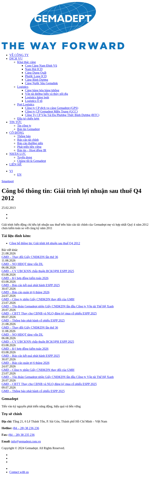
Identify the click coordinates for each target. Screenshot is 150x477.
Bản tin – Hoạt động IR (31, 150)
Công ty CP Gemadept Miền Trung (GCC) (51, 111)
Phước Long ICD (36, 76)
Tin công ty (24, 125)
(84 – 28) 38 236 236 (26, 428)
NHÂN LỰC (17, 153)
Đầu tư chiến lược (28, 118)
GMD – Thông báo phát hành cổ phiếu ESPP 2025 (33, 320)
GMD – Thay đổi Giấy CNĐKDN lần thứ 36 (30, 257)
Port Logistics (25, 104)
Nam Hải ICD (34, 69)
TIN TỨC (15, 122)
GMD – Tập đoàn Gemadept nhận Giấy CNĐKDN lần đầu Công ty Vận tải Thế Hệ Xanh (58, 306)
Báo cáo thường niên (30, 143)
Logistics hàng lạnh (37, 97)
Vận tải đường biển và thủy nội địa (46, 93)
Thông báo (24, 136)
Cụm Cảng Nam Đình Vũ (41, 65)
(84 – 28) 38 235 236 (21, 434)
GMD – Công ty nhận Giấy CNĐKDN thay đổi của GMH (38, 299)
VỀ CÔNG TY (19, 55)
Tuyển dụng (24, 157)
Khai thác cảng (26, 62)
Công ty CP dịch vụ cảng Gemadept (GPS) (51, 108)
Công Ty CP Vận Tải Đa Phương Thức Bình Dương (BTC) (62, 115)
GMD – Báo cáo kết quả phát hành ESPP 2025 (31, 285)
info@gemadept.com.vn (26, 441)
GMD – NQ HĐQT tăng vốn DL (22, 264)
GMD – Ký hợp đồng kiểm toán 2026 (25, 278)
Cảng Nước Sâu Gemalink (41, 83)
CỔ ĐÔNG (16, 132)
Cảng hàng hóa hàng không (42, 90)
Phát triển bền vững (29, 146)
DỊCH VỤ (16, 58)
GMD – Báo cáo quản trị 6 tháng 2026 (25, 292)
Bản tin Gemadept (28, 129)
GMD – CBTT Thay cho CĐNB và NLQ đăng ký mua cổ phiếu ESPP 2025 (49, 313)
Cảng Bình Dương (36, 79)
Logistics (22, 86)
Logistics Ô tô (33, 101)
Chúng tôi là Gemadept (31, 161)
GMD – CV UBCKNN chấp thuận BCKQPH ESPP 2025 (38, 271)
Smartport (8, 181)
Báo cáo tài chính (28, 139)
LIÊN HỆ (15, 164)
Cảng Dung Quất (35, 72)
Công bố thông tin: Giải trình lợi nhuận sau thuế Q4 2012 (44, 243)
